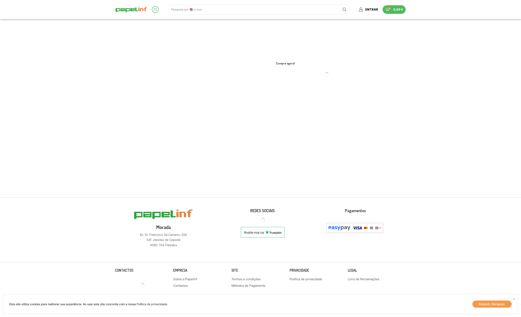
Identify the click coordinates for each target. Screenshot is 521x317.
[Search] (344, 9)
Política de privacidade (152, 304)
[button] (155, 9)
